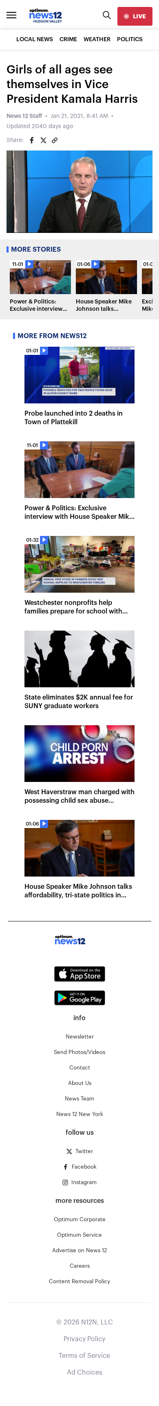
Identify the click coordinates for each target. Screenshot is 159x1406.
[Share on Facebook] (32, 140)
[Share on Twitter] (43, 140)
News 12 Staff (24, 116)
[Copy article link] (54, 140)
